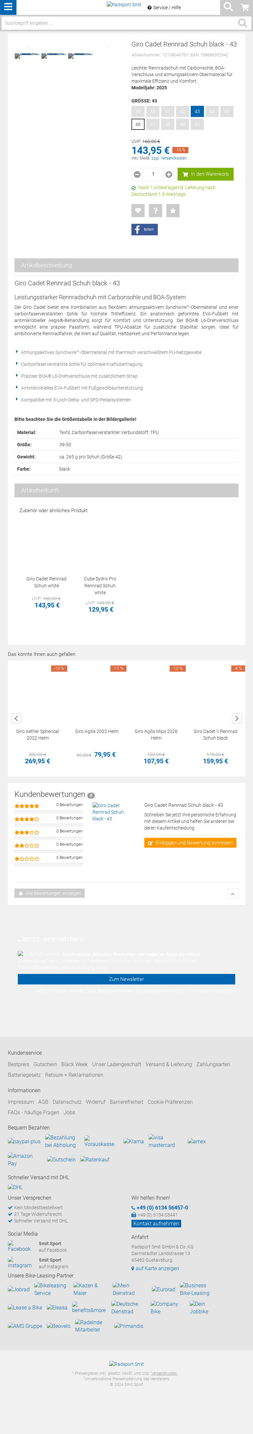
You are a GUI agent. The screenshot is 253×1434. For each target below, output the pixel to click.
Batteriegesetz (24, 1075)
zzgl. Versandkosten (169, 158)
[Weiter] (237, 718)
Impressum (21, 1102)
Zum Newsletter (126, 979)
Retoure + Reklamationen (74, 1075)
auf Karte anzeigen (157, 1268)
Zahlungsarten (213, 1064)
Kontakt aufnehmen (156, 1223)
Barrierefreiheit (126, 1102)
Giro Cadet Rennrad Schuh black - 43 (183, 805)
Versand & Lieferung (169, 1064)
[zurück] (16, 718)
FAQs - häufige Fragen (33, 1112)
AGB (43, 1102)
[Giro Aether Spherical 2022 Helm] (37, 690)
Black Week (74, 1064)
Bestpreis (18, 1064)
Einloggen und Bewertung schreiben (194, 843)
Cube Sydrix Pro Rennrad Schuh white (100, 585)
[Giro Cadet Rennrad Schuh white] (46, 543)
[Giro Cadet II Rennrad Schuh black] (215, 690)
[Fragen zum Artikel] (155, 210)
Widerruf (95, 1102)
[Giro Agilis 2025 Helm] (97, 690)
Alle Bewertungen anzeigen (53, 893)
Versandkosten (164, 1373)
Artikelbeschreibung (46, 265)
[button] (144, 229)
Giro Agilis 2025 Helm (97, 731)
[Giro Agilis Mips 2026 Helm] (156, 690)
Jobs (69, 1112)
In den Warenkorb (209, 174)
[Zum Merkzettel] (138, 210)
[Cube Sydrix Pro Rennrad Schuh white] (100, 543)
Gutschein (45, 1064)
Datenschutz (67, 1102)
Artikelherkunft (40, 490)
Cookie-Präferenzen (170, 1102)
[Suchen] (242, 23)
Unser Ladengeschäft (116, 1064)
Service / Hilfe (167, 7)
